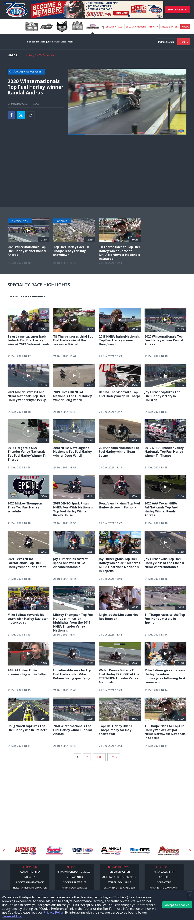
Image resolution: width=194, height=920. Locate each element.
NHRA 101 (29, 877)
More (70, 42)
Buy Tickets (177, 9)
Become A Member (136, 26)
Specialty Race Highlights (27, 296)
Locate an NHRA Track (30, 882)
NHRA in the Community (164, 887)
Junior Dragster (119, 871)
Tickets (183, 41)
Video (63, 42)
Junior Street (52, 42)
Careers (164, 877)
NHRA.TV (153, 26)
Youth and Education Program (120, 877)
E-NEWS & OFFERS (169, 26)
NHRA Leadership (164, 871)
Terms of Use (12, 916)
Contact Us (164, 882)
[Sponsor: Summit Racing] (25, 851)
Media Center (74, 877)
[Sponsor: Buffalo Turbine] (140, 851)
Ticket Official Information (30, 887)
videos (185, 26)
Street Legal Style (119, 882)
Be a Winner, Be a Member (119, 887)
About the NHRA (30, 871)
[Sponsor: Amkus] (82, 851)
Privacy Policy (54, 912)
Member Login (166, 41)
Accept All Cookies (177, 905)
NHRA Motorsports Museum (75, 871)
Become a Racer (114, 26)
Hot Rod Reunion (36, 42)
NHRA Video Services (74, 887)
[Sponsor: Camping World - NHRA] (54, 851)
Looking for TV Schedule (39, 55)
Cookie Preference (74, 882)
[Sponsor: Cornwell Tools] (168, 851)
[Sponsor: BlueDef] (111, 851)
